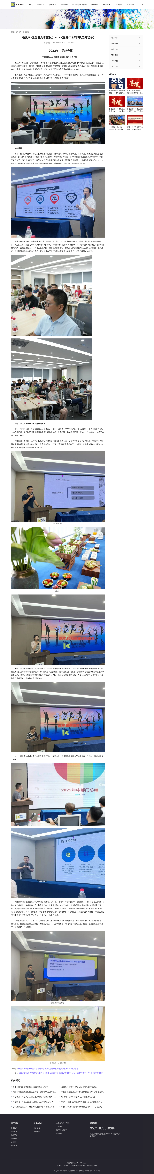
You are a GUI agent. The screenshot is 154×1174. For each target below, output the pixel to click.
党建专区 (95, 4)
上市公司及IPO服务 (63, 1123)
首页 (31, 4)
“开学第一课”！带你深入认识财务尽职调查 (78, 1097)
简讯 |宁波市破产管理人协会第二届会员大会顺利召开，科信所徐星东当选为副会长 (83, 1102)
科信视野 (64, 4)
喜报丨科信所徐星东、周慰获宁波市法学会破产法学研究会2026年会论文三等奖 (135, 92)
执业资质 (114, 49)
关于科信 (40, 4)
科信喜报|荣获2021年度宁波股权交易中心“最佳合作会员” (83, 1092)
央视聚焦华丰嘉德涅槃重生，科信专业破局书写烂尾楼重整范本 (117, 92)
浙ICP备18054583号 (95, 1171)
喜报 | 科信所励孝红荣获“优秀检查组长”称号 (30, 1087)
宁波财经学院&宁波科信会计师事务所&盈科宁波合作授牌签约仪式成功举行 (48, 1068)
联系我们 (130, 4)
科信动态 (47, 43)
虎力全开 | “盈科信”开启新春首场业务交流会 (79, 1087)
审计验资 (37, 1128)
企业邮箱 (118, 4)
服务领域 (52, 4)
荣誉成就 (114, 55)
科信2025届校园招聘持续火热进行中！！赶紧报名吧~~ (83, 1107)
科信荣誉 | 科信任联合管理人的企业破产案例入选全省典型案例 (117, 110)
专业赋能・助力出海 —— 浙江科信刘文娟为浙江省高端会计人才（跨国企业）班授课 (117, 128)
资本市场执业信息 (79, 4)
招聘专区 (106, 4)
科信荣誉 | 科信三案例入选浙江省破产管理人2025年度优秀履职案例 (34, 1102)
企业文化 (114, 61)
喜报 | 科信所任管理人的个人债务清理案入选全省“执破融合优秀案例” (135, 128)
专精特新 (59, 1126)
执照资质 (14, 1135)
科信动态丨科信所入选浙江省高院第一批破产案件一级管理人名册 (34, 1097)
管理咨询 (59, 1133)
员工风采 (114, 66)
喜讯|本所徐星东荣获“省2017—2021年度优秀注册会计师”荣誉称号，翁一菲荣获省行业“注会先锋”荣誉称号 (61, 1073)
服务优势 (114, 43)
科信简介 (114, 38)
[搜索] (142, 4)
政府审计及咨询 (61, 1130)
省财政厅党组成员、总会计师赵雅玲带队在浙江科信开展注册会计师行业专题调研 (34, 1107)
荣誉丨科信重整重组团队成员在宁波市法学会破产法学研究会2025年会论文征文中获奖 (34, 1092)
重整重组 (37, 1131)
